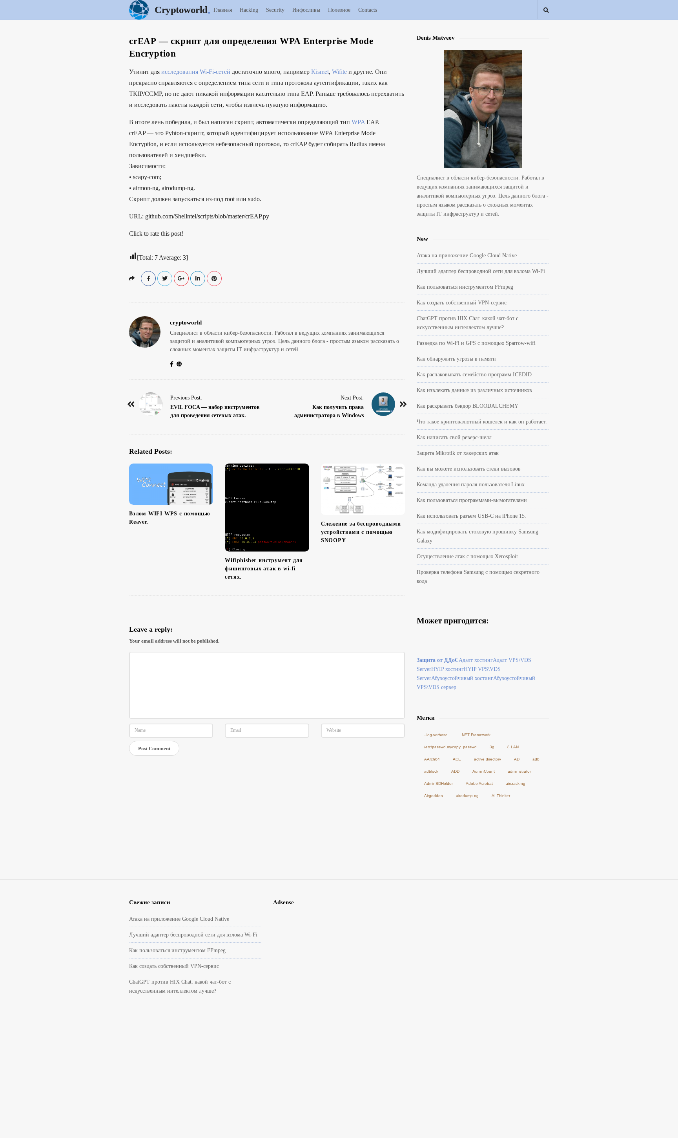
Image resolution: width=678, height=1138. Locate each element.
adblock (431, 771)
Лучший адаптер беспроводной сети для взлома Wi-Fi (481, 271)
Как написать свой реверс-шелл (454, 437)
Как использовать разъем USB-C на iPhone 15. (471, 516)
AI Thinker (501, 795)
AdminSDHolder (438, 783)
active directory (487, 759)
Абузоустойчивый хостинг (462, 678)
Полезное (339, 10)
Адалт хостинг (476, 660)
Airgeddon (433, 795)
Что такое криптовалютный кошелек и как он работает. (482, 422)
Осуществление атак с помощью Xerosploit (467, 556)
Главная (222, 10)
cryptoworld (186, 322)
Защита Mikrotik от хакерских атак (458, 453)
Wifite (339, 71)
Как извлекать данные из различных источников (474, 390)
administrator (519, 771)
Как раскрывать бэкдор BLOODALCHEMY (467, 406)
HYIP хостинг (447, 669)
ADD (455, 771)
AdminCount (483, 771)
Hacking (249, 10)
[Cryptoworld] (141, 10)
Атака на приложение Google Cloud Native (467, 255)
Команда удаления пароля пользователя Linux (471, 484)
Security (275, 10)
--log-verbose (436, 735)
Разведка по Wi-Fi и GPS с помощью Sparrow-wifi (476, 343)
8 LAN (513, 747)
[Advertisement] (339, 1079)
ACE (457, 759)
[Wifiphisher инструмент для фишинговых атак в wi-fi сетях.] (267, 508)
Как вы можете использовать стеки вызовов (469, 469)
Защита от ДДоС (438, 660)
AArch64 (432, 759)
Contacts (367, 10)
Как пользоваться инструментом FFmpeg (465, 287)
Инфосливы (306, 10)
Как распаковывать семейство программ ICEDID (474, 375)
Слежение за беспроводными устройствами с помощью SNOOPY (361, 532)
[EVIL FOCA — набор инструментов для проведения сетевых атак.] (150, 404)
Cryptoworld (181, 9)
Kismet (320, 71)
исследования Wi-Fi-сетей (195, 71)
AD (516, 759)
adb (535, 759)
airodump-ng (467, 795)
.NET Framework (475, 735)
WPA (358, 122)
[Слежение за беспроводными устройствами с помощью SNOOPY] (363, 489)
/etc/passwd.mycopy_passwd (450, 747)
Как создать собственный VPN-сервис (462, 303)
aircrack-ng (515, 783)
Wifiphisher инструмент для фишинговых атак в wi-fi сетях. (264, 568)
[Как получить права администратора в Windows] (383, 404)
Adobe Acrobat (479, 783)
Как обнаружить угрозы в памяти (456, 359)
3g (492, 747)
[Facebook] (173, 364)
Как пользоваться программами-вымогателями (472, 500)
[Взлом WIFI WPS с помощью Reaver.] (171, 484)
